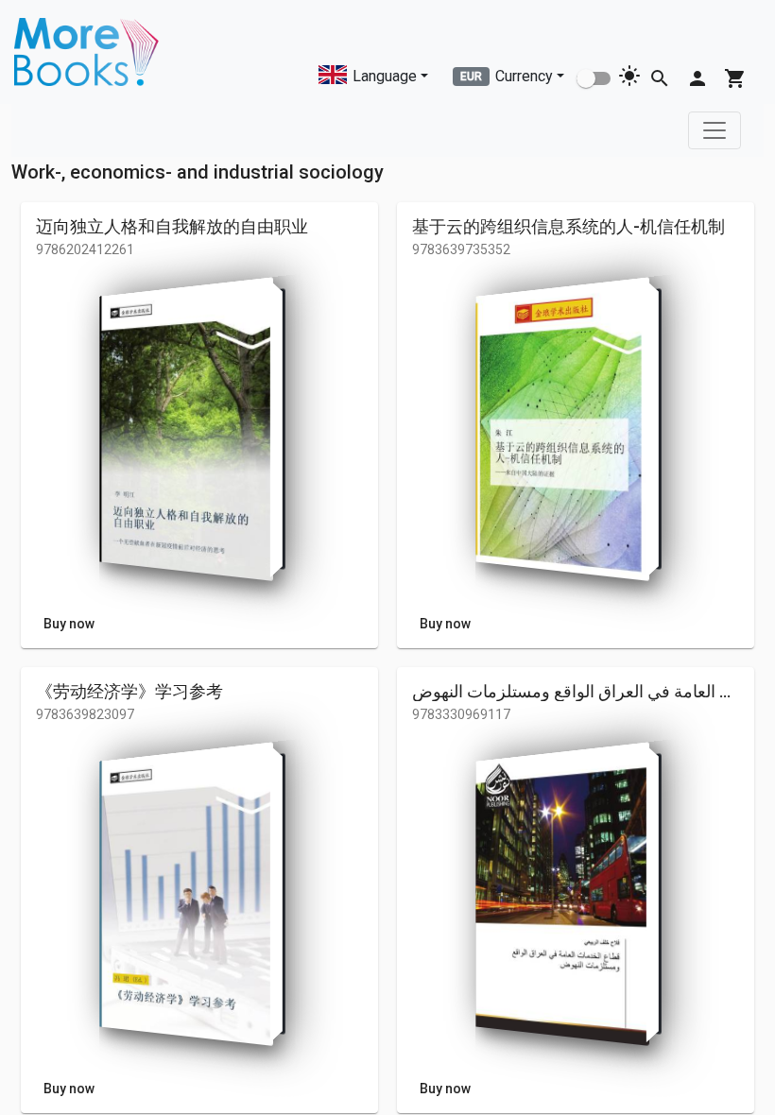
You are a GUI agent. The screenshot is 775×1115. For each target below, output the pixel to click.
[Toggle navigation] (714, 130)
